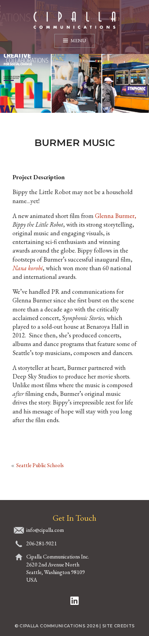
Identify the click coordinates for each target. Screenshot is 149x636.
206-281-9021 (41, 543)
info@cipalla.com (45, 530)
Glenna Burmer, (115, 216)
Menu (78, 40)
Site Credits (118, 625)
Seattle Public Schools (40, 465)
